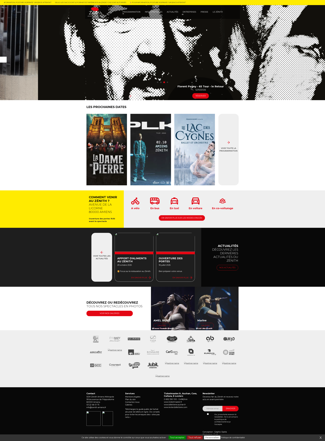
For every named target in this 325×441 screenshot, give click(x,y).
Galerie (162, 325)
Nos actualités (227, 267)
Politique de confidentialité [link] (233, 437)
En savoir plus (139, 277)
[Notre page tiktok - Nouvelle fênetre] (102, 430)
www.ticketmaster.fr (173, 402)
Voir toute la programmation (228, 149)
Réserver (162, 96)
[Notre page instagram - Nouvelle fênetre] (97, 429)
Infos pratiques (153, 12)
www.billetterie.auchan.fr (175, 404)
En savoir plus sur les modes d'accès (181, 218)
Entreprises (189, 12)
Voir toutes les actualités (101, 257)
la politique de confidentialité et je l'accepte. (222, 421)
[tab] (157, 82)
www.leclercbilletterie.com (175, 407)
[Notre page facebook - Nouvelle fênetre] (92, 430)
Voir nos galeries (109, 313)
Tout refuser (194, 437)
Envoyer (230, 408)
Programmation (131, 12)
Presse (204, 12)
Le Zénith (218, 12)
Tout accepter (177, 437)
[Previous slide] (130, 96)
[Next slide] (195, 96)
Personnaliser (212, 437)
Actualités (172, 12)
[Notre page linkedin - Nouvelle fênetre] (87, 430)
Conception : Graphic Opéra (215, 432)
